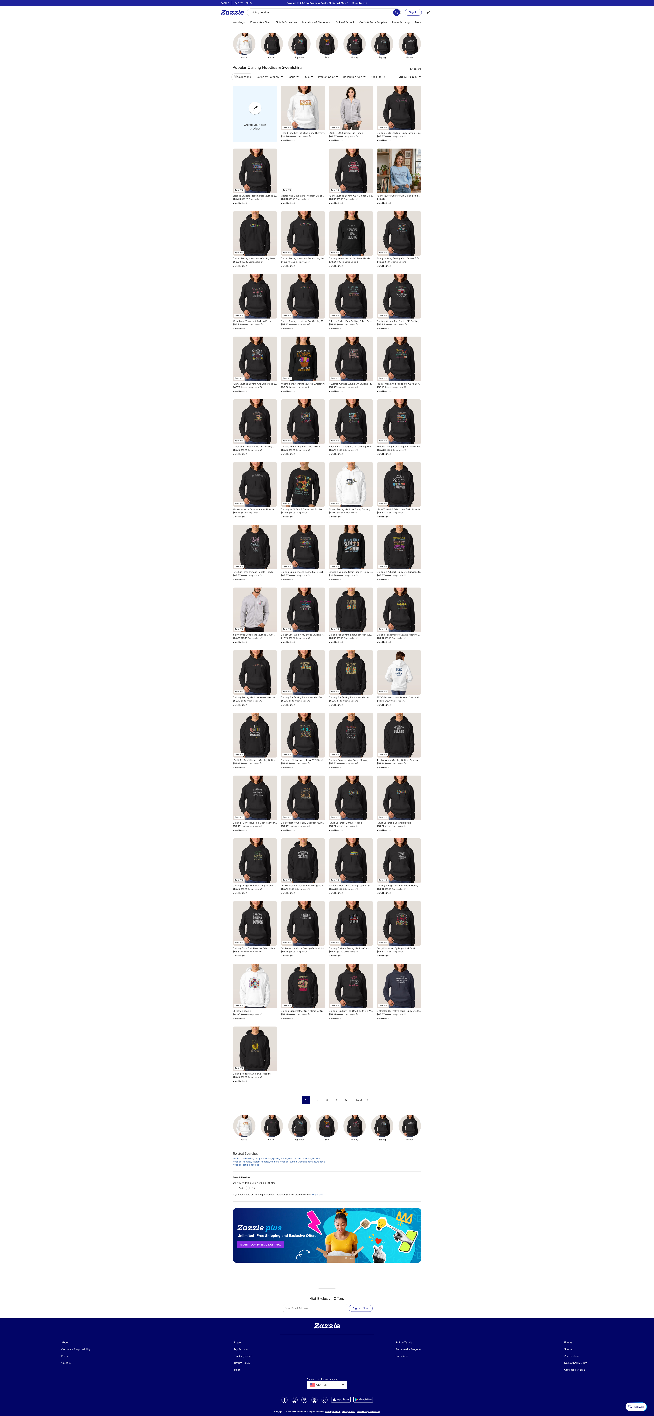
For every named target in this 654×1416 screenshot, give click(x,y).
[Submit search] (396, 12)
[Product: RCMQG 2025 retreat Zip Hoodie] (351, 108)
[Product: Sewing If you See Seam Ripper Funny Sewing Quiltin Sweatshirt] (351, 547)
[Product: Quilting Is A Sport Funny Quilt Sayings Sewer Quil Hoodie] (399, 547)
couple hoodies (251, 1164)
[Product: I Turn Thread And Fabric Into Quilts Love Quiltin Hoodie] (399, 359)
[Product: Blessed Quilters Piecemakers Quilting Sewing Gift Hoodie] (255, 171)
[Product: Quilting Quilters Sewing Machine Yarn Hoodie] (351, 923)
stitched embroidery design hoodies (252, 1158)
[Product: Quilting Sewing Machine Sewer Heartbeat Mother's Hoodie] (255, 672)
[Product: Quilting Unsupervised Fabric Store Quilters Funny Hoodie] (303, 547)
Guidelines (362, 1411)
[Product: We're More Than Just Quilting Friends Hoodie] (255, 296)
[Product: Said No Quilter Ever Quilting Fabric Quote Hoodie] (351, 296)
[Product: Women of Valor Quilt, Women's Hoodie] (255, 484)
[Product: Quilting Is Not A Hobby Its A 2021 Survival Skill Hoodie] (303, 735)
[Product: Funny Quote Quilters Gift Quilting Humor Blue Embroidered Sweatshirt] (399, 171)
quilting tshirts (279, 1158)
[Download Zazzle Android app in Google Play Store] (363, 1399)
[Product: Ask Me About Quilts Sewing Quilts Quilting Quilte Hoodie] (303, 923)
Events (239, 3)
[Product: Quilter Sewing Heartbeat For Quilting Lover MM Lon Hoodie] (303, 233)
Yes (241, 1187)
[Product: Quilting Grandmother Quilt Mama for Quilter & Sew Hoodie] (303, 986)
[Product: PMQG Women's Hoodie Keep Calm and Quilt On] (399, 672)
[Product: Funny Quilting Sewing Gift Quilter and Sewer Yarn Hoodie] (255, 359)
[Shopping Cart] (428, 12)
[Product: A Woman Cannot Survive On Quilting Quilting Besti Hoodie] (255, 421)
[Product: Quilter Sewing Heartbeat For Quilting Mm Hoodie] (303, 296)
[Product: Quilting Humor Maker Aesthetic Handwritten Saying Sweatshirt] (351, 233)
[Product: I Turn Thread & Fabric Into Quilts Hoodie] (399, 484)
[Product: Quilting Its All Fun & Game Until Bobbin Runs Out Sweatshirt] (303, 484)
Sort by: (403, 76)
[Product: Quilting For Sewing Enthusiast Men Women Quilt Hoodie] (351, 610)
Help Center (318, 1194)
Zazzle (225, 3)
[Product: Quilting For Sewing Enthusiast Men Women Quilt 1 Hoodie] (351, 672)
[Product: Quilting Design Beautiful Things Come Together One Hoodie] (255, 860)
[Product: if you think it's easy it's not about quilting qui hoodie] (351, 421)
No (253, 1187)
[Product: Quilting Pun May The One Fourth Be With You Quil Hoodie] (351, 986)
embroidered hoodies (299, 1158)
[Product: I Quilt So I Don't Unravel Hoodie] (399, 798)
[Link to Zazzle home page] (233, 12)
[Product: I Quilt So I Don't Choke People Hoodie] (255, 547)
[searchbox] (324, 12)
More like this (288, 140)
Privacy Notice (348, 1411)
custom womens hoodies (303, 1161)
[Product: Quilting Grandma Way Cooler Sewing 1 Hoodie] (351, 735)
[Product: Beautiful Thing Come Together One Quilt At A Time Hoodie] (399, 421)
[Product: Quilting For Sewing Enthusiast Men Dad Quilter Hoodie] (303, 672)
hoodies (247, 1161)
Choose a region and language (323, 1379)
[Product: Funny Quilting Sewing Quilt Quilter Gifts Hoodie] (399, 233)
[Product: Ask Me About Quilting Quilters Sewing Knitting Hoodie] (399, 735)
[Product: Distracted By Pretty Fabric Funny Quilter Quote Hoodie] (399, 986)
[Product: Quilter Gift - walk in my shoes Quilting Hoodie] (303, 610)
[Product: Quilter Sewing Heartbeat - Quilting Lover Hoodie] (255, 233)
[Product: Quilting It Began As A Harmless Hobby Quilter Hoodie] (399, 860)
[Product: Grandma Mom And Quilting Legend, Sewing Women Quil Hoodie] (351, 860)
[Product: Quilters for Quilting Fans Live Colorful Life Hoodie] (303, 421)
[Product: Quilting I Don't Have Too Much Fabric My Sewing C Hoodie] (255, 798)
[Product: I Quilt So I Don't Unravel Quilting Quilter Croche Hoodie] (255, 735)
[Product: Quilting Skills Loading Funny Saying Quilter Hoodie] (399, 108)
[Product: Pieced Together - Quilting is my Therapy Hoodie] (303, 108)
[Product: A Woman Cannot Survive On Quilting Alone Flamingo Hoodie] (351, 359)
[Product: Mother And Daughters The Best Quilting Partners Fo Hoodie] (303, 171)
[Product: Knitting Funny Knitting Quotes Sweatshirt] (303, 359)
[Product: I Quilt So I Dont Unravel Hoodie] (351, 798)
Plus (249, 3)
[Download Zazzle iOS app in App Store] (341, 1399)
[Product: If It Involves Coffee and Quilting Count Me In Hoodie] (255, 610)
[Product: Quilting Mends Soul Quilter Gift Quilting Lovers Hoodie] (399, 296)
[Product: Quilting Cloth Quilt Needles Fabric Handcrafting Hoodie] (255, 923)
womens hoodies (279, 1161)
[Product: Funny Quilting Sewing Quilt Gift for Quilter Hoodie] (351, 171)
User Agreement (332, 1411)
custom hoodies (260, 1161)
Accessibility (374, 1411)
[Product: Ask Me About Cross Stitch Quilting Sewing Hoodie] (303, 860)
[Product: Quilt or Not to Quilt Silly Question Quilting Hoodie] (303, 798)
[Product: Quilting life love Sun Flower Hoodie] (255, 1049)
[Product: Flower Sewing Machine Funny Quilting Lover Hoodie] (351, 484)
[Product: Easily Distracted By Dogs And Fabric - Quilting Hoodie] (399, 923)
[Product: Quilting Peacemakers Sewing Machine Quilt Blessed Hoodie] (399, 610)
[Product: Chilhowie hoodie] (255, 986)
